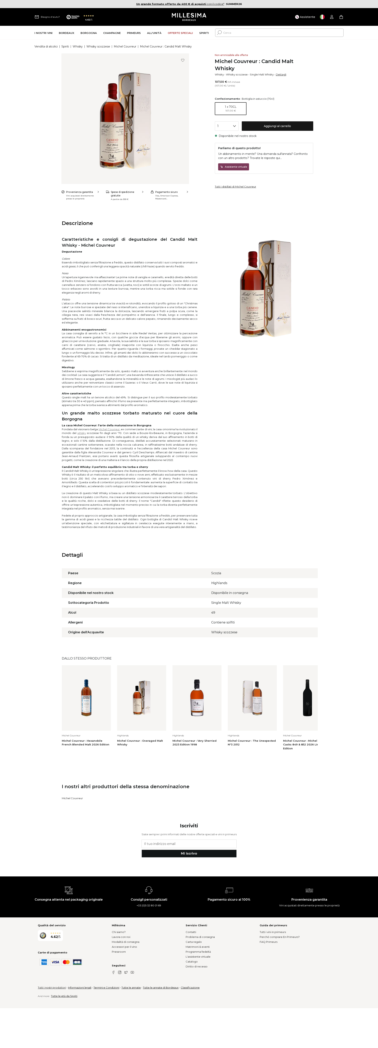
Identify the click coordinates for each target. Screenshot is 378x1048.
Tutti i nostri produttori (52, 987)
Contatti (191, 932)
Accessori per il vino (124, 946)
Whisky (78, 46)
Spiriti (65, 46)
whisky (81, 433)
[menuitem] (43, 33)
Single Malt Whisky (262, 74)
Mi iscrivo (189, 853)
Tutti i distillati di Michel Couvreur (235, 186)
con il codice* (180, 4)
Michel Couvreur (125, 46)
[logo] (189, 17)
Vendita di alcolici (46, 46)
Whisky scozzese (98, 46)
